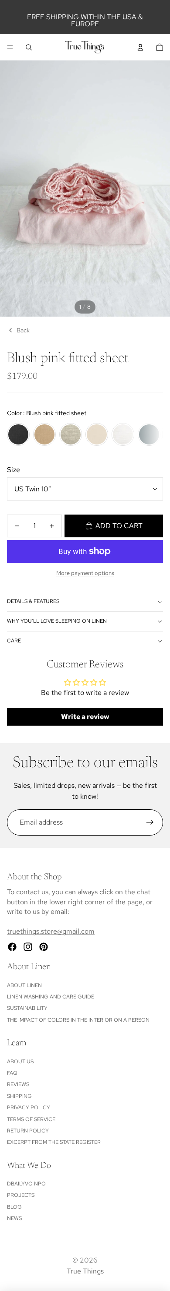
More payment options (85, 573)
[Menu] (10, 47)
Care (14, 640)
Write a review (85, 716)
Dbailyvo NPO (26, 1183)
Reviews (18, 1084)
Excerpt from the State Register (54, 1142)
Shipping (19, 1096)
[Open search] (28, 47)
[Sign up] (150, 822)
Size (13, 469)
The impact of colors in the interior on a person (78, 1019)
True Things (85, 1271)
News (14, 1218)
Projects (20, 1195)
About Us (20, 1061)
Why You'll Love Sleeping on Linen (57, 620)
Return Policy (28, 1130)
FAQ (12, 1072)
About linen (24, 985)
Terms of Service (31, 1119)
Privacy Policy (28, 1107)
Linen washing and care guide (50, 996)
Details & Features (33, 601)
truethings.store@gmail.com (51, 931)
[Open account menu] (140, 47)
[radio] (18, 434)
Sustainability (27, 1008)
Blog (14, 1206)
